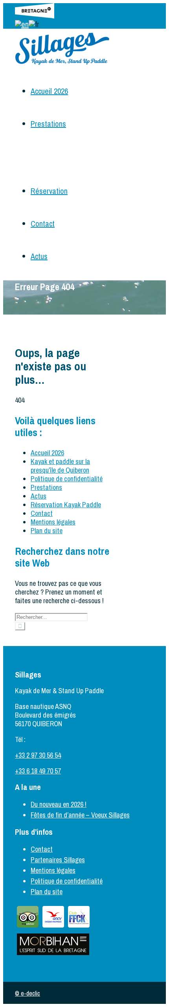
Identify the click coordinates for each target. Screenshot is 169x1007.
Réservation (49, 191)
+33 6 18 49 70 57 (38, 771)
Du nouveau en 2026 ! (58, 804)
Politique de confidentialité (67, 479)
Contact (43, 223)
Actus (39, 256)
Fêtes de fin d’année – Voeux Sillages (80, 815)
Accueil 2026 (49, 91)
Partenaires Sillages (58, 860)
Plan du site (46, 531)
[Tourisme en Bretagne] (34, 15)
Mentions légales (53, 522)
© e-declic (27, 993)
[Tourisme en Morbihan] (53, 954)
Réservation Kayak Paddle (66, 505)
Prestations (48, 123)
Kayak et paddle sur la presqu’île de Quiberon (60, 466)
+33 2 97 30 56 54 (38, 755)
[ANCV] (53, 927)
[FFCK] (79, 927)
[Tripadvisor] (27, 927)
